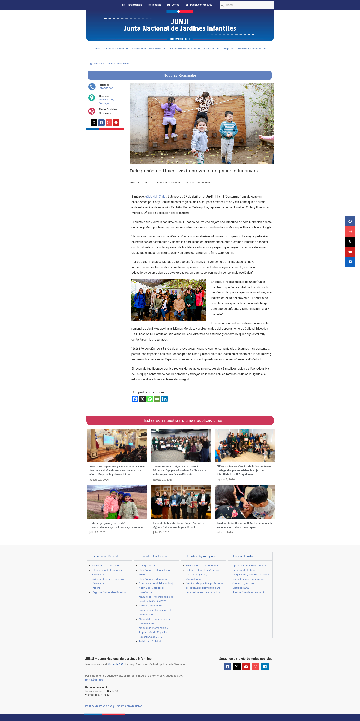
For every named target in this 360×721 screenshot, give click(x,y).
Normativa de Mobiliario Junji (156, 583)
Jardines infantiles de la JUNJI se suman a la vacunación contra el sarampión (244, 525)
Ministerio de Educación (106, 565)
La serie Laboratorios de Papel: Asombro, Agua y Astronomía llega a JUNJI (179, 525)
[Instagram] (350, 231)
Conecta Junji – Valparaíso (248, 578)
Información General (105, 556)
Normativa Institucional (153, 556)
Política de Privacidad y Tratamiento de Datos (113, 706)
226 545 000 (106, 88)
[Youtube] (350, 252)
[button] (109, 556)
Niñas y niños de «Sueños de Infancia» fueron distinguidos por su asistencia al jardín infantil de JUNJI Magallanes (244, 470)
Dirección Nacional (168, 182)
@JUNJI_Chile (155, 196)
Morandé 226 (116, 664)
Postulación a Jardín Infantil (202, 565)
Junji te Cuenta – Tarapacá (248, 592)
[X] (142, 399)
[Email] (157, 399)
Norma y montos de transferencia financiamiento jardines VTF (155, 610)
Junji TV (228, 48)
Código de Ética (148, 565)
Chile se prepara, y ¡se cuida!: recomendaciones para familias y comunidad (116, 525)
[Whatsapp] (149, 399)
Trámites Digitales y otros (202, 556)
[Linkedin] (350, 262)
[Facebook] (350, 221)
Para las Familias (243, 556)
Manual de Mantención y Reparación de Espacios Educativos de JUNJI (153, 632)
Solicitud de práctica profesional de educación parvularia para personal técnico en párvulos (204, 588)
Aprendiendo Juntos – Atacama (251, 565)
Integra (96, 587)
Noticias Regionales (197, 182)
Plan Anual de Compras (153, 578)
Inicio (97, 48)
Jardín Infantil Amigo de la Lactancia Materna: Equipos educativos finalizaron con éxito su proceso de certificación (180, 470)
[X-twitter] (350, 242)
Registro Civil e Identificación (109, 592)
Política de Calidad (150, 641)
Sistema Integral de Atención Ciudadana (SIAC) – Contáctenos (203, 574)
